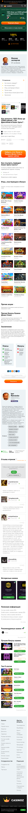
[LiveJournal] (8, 371)
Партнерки (4, 769)
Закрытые (3, 729)
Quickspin (16, 243)
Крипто (18, 730)
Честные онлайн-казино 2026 (8, 610)
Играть (8, 597)
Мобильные (20, 752)
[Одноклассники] (12, 371)
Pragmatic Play (4, 204)
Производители (21, 725)
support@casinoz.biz (13, 2)
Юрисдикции (20, 744)
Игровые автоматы (6, 736)
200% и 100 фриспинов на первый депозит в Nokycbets (19, 655)
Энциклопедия (4, 758)
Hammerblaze (17, 685)
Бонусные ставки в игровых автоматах (11, 614)
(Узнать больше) (10, 810)
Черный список (5, 726)
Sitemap (19, 790)
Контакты (19, 783)
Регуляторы (20, 747)
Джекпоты (3, 731)
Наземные (19, 739)
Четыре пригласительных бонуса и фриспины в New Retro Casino (20, 644)
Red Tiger (3, 216)
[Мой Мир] (10, 371)
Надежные (4, 734)
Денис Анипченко (11, 451)
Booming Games (5, 245)
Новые (3, 724)
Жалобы (19, 757)
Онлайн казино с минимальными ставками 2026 (13, 612)
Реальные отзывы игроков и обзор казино (13, 375)
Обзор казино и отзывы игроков (13, 28)
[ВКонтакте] (19, 371)
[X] (16, 371)
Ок (23, 809)
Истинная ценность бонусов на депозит (11, 619)
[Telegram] (14, 371)
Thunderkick (16, 678)
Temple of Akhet (17, 677)
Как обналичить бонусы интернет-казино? (12, 617)
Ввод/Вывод (20, 728)
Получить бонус (13, 23)
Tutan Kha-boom (17, 693)
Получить (13, 381)
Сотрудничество (5, 764)
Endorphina (16, 670)
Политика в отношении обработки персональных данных (20, 775)
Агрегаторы (20, 737)
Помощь (19, 781)
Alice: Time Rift (17, 701)
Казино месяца (20, 742)
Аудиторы (19, 749)
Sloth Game (16, 669)
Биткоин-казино (5, 755)
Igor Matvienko (17, 62)
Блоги (18, 755)
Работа (3, 767)
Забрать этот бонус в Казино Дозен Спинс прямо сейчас (13, 154)
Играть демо (8, 197)
